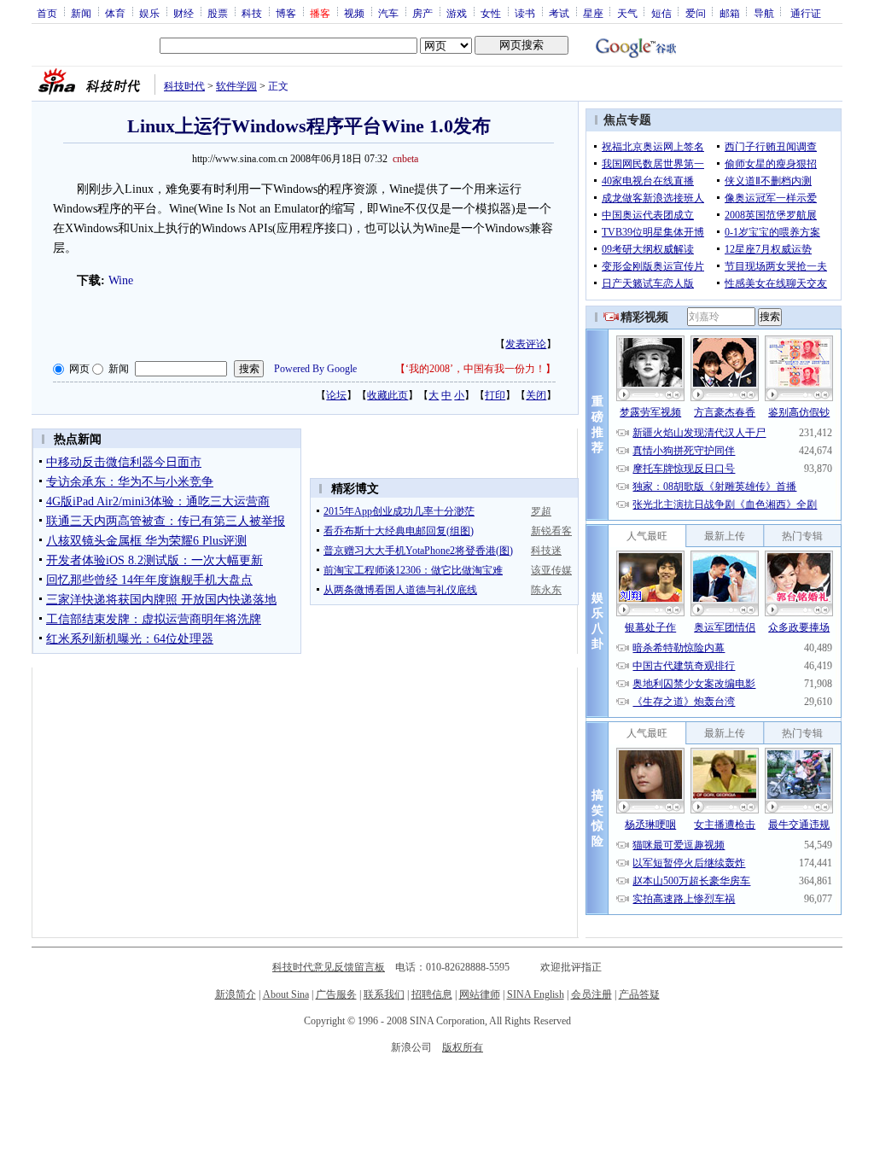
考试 (559, 13)
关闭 (536, 395)
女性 (491, 13)
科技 (252, 13)
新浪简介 (235, 994)
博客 (286, 13)
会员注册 (591, 994)
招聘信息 (431, 994)
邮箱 (730, 13)
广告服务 (336, 994)
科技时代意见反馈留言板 (328, 967)
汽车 (388, 13)
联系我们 (384, 994)
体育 (115, 13)
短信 (661, 13)
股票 (217, 13)
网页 (79, 369)
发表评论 (525, 344)
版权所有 (462, 1047)
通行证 (805, 13)
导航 (764, 13)
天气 (627, 13)
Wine (120, 280)
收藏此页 (387, 395)
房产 (422, 13)
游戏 (456, 13)
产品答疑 (639, 994)
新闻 (81, 13)
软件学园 (236, 86)
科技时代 (184, 86)
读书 (525, 13)
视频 (354, 13)
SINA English (535, 994)
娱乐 (149, 13)
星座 (593, 13)
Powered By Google (315, 369)
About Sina (286, 994)
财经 (183, 13)
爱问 (695, 13)
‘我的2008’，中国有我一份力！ (475, 369)
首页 (47, 13)
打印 (495, 395)
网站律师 (479, 994)
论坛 (336, 395)
